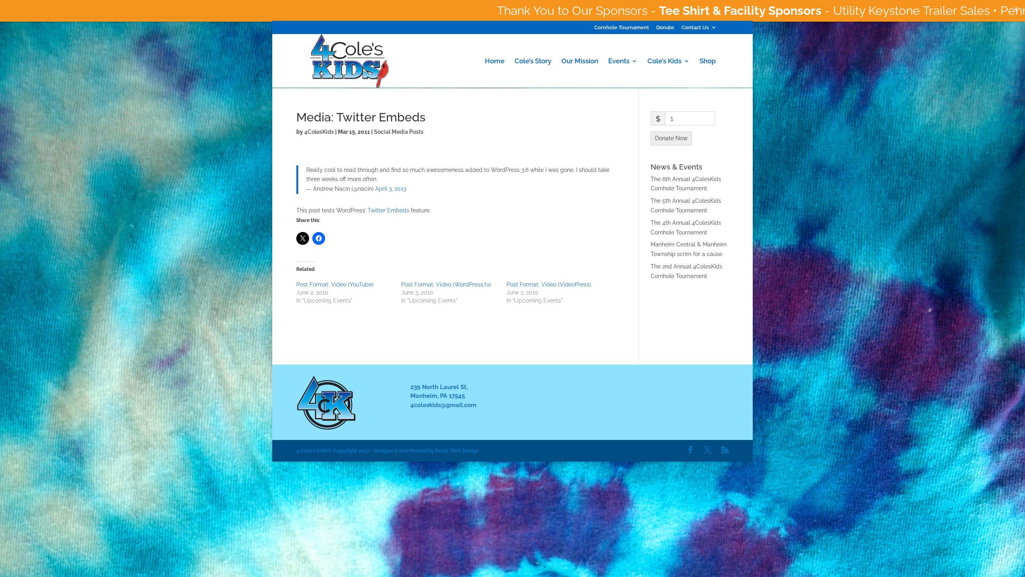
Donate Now (671, 138)
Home (494, 61)
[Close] (1016, 9)
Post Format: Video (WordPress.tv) (446, 284)
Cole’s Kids (664, 61)
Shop (707, 61)
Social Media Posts (399, 132)
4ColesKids (319, 132)
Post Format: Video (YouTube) (335, 284)
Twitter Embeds (388, 210)
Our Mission (579, 61)
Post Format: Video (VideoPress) (548, 284)
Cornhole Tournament (621, 27)
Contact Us (695, 27)
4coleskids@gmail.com (443, 405)
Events (618, 61)
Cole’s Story (533, 61)
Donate (665, 27)
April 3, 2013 (390, 189)
